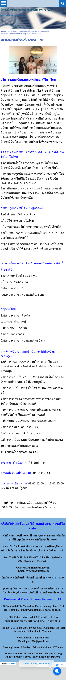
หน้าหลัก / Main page (9, 31)
